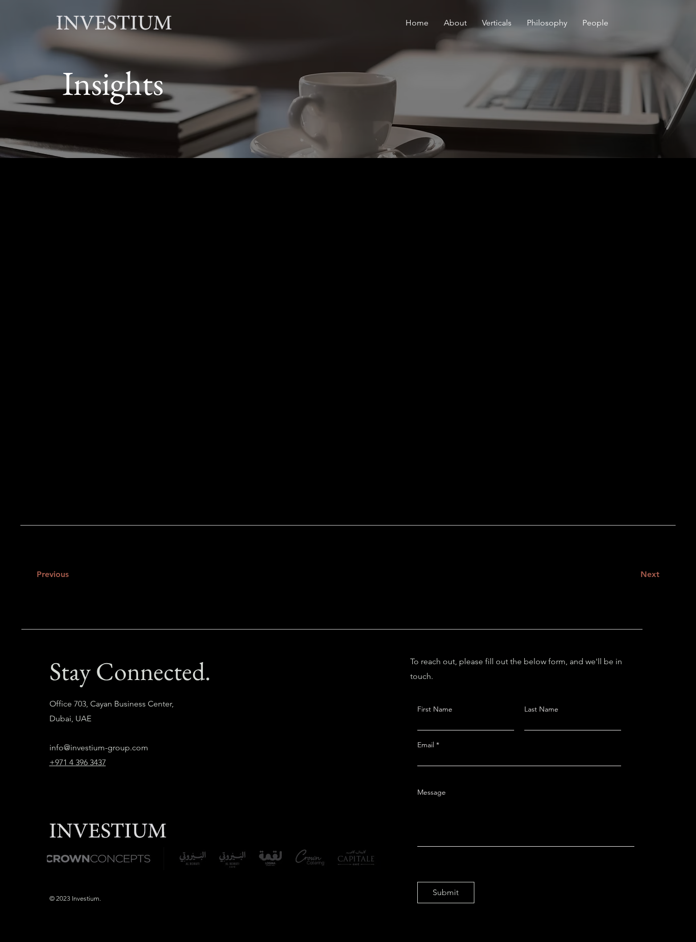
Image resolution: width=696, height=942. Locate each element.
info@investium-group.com (98, 747)
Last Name (541, 709)
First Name (434, 709)
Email (426, 744)
